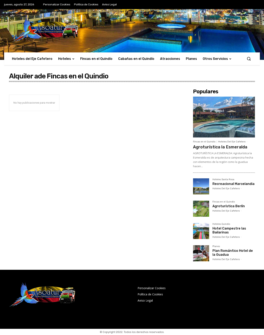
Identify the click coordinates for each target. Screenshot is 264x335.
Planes (216, 246)
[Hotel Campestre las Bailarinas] (201, 231)
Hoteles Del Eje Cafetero (232, 141)
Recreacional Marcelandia (233, 184)
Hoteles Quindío (221, 224)
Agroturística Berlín (228, 206)
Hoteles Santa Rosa (223, 179)
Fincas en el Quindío (204, 142)
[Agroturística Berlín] (201, 209)
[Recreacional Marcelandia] (201, 186)
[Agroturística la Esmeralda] (224, 117)
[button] (249, 58)
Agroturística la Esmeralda (220, 146)
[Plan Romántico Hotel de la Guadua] (201, 253)
